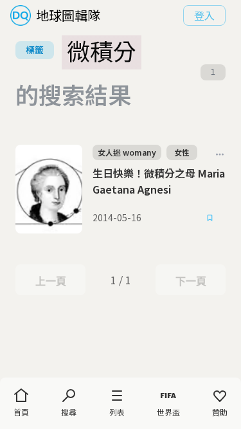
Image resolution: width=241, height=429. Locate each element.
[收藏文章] (210, 218)
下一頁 (190, 281)
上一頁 (50, 281)
